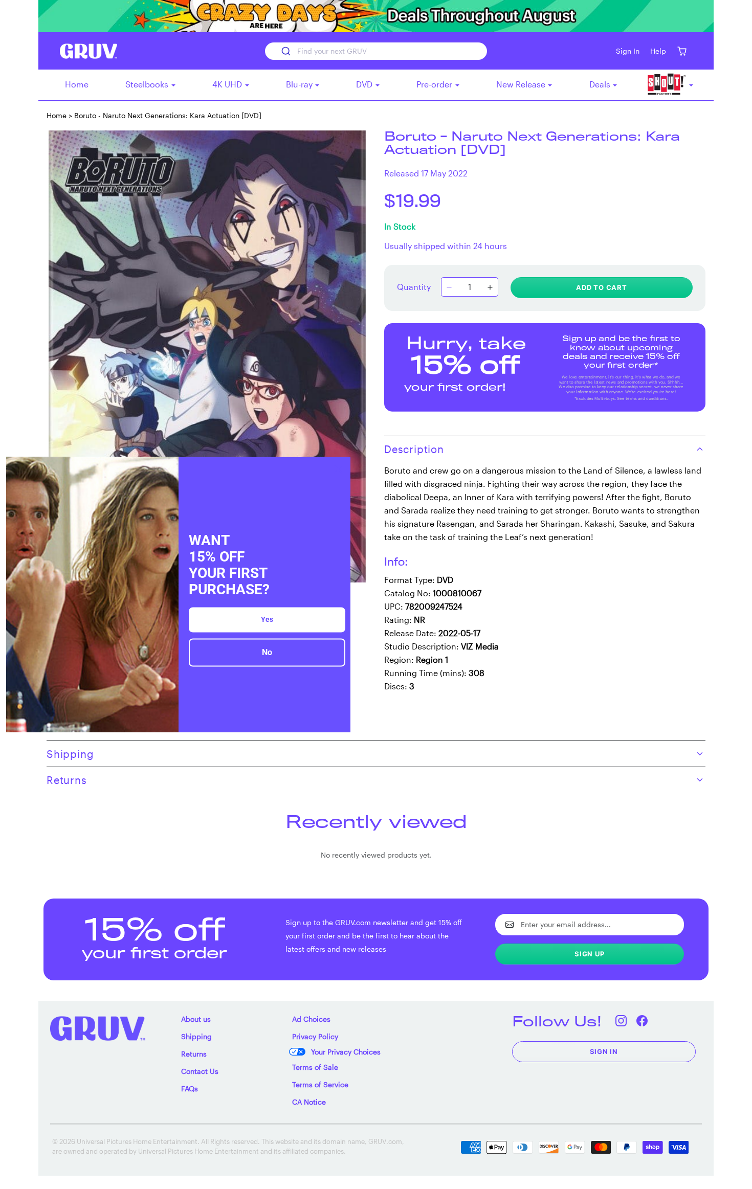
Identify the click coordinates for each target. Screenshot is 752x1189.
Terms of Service (320, 1084)
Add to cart (601, 287)
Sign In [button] (627, 51)
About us (196, 1019)
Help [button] (658, 51)
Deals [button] (600, 84)
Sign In (604, 1051)
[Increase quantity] (490, 288)
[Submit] (285, 51)
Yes (267, 620)
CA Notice (309, 1101)
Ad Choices (311, 1019)
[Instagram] (621, 1021)
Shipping (196, 1036)
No (267, 653)
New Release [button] (521, 84)
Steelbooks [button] (147, 84)
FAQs (189, 1088)
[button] (681, 50)
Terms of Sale (315, 1067)
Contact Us (199, 1071)
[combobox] (375, 51)
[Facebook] (642, 1021)
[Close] (338, 469)
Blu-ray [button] (300, 84)
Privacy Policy (315, 1036)
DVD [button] (365, 84)
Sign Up (589, 954)
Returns (194, 1053)
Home (77, 84)
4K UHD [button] (228, 84)
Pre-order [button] (435, 84)
